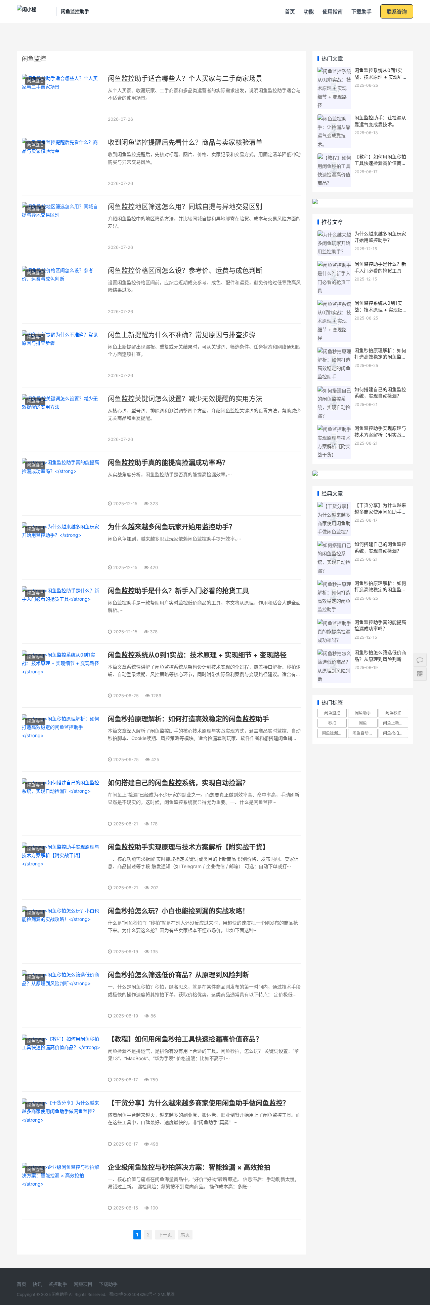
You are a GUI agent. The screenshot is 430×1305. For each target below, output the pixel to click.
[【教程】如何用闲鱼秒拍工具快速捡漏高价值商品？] (334, 157)
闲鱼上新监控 (395, 722)
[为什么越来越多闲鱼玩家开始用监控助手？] (334, 234)
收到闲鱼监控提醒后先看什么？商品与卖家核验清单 (185, 143)
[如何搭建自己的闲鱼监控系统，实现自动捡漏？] (334, 390)
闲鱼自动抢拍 (364, 733)
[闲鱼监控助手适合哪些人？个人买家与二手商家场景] (62, 99)
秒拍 (332, 722)
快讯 (37, 1284)
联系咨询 (397, 11)
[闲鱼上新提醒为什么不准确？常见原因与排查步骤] (62, 355)
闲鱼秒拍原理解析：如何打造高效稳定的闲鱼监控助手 (380, 356)
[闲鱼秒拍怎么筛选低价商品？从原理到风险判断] (334, 653)
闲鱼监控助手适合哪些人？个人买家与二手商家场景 (185, 79)
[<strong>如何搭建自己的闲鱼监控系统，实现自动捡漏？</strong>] (62, 803)
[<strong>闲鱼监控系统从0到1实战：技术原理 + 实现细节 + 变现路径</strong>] (62, 675)
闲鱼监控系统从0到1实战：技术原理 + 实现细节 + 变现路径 (380, 76)
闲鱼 (363, 722)
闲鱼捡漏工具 (334, 733)
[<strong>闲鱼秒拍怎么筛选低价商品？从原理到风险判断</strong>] (62, 995)
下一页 (165, 1234)
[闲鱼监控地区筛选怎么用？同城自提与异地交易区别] (62, 227)
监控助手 (57, 1284)
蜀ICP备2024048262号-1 (133, 1294)
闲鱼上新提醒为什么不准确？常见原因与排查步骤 (182, 335)
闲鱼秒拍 (393, 712)
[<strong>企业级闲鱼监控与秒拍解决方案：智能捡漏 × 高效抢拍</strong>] (62, 1188)
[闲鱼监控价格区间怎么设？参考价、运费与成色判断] (62, 291)
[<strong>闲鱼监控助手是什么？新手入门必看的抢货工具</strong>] (62, 611)
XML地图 (166, 1294)
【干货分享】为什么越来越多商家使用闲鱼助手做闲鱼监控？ (380, 511)
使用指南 (332, 11)
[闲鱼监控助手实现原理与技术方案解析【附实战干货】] (334, 429)
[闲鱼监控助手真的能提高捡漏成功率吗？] (334, 623)
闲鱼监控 (35, 80)
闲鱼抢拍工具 (395, 733)
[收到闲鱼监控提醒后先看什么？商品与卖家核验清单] (62, 163)
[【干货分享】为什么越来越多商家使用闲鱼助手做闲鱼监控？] (334, 506)
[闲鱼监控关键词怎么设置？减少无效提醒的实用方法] (62, 419)
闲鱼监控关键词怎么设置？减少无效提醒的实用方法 (185, 399)
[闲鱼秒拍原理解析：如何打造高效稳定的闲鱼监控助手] (334, 351)
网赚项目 (83, 1284)
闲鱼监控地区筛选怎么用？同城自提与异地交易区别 (185, 207)
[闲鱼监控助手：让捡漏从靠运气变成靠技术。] (334, 118)
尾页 (185, 1234)
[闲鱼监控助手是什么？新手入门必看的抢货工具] (334, 265)
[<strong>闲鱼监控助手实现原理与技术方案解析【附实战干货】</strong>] (62, 868)
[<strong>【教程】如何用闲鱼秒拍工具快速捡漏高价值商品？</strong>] (62, 1060)
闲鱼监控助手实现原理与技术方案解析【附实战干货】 (380, 434)
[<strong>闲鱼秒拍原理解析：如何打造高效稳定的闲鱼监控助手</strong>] (62, 739)
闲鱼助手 (363, 712)
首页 (290, 11)
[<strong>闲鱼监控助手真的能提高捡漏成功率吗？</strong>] (62, 483)
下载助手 (361, 11)
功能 (309, 11)
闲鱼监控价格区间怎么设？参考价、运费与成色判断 (185, 271)
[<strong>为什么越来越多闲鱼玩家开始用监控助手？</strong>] (62, 547)
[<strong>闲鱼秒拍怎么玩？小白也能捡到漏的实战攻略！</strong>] (62, 931)
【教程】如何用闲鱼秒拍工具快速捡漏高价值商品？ (380, 163)
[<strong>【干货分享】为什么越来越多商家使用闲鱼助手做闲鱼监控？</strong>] (62, 1123)
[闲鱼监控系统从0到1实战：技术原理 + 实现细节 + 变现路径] (334, 71)
